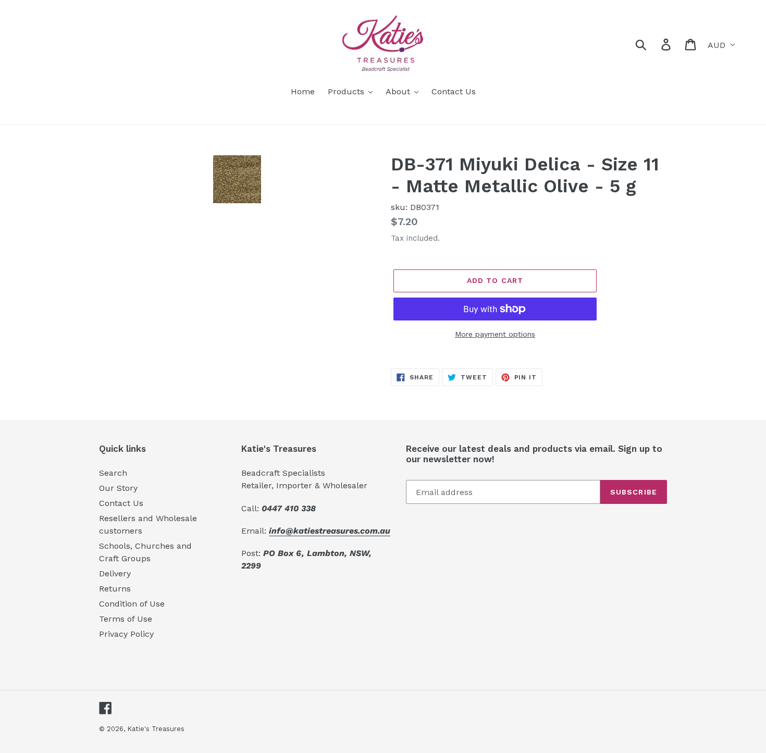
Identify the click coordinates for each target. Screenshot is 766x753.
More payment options (495, 334)
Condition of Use (132, 604)
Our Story (118, 488)
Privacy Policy (126, 634)
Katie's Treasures (155, 729)
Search (113, 473)
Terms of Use (125, 619)
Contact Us (121, 503)
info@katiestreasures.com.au (329, 531)
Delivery (115, 573)
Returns (115, 589)
